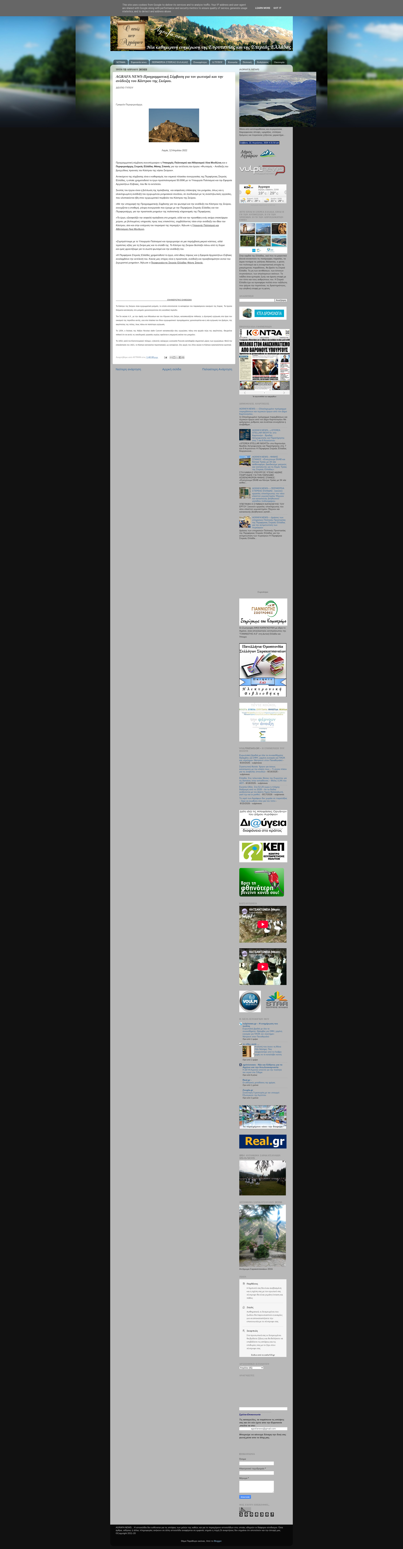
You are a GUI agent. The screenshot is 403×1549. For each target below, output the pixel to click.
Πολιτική (247, 62)
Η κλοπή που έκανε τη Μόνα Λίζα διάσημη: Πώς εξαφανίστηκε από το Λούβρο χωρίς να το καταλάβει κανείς (268, 1050)
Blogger (217, 1541)
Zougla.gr (248, 1090)
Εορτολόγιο (263, 592)
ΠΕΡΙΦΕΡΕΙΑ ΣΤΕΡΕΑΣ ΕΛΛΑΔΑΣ (170, 62)
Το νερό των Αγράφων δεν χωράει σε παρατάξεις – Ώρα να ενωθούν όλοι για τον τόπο (263, 799)
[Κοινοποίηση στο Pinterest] (183, 357)
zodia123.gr (269, 1355)
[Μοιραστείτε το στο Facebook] (180, 357)
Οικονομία (279, 62)
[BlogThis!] (174, 357)
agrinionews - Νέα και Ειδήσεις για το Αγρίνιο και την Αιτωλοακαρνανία (262, 1066)
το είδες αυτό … (251, 1044)
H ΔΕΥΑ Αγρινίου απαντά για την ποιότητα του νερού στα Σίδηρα (262, 1071)
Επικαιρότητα (200, 62)
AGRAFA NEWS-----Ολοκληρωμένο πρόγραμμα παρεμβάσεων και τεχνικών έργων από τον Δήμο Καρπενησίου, (263, 411)
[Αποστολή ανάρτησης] (165, 357)
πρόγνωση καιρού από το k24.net (263, 205)
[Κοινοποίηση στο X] (177, 357)
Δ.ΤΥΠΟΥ (217, 62)
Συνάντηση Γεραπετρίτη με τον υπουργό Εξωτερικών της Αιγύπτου (261, 1094)
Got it (277, 8)
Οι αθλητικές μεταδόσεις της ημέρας (259, 1082)
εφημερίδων (272, 396)
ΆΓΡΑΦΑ (120, 62)
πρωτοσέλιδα (260, 396)
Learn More (262, 8)
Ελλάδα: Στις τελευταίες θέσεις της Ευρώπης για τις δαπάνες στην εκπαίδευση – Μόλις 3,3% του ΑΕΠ (263, 780)
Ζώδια (254, 1355)
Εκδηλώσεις (263, 62)
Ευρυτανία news (139, 62)
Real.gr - (247, 1080)
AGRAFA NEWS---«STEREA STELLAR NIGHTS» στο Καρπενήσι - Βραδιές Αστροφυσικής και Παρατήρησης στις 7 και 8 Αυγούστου (268, 435)
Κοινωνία (232, 62)
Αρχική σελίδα (171, 369)
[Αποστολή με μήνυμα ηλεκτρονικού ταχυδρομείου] (171, 357)
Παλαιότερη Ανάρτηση (217, 369)
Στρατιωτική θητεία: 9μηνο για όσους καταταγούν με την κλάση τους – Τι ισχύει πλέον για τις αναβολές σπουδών (263, 769)
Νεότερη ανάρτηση (128, 369)
